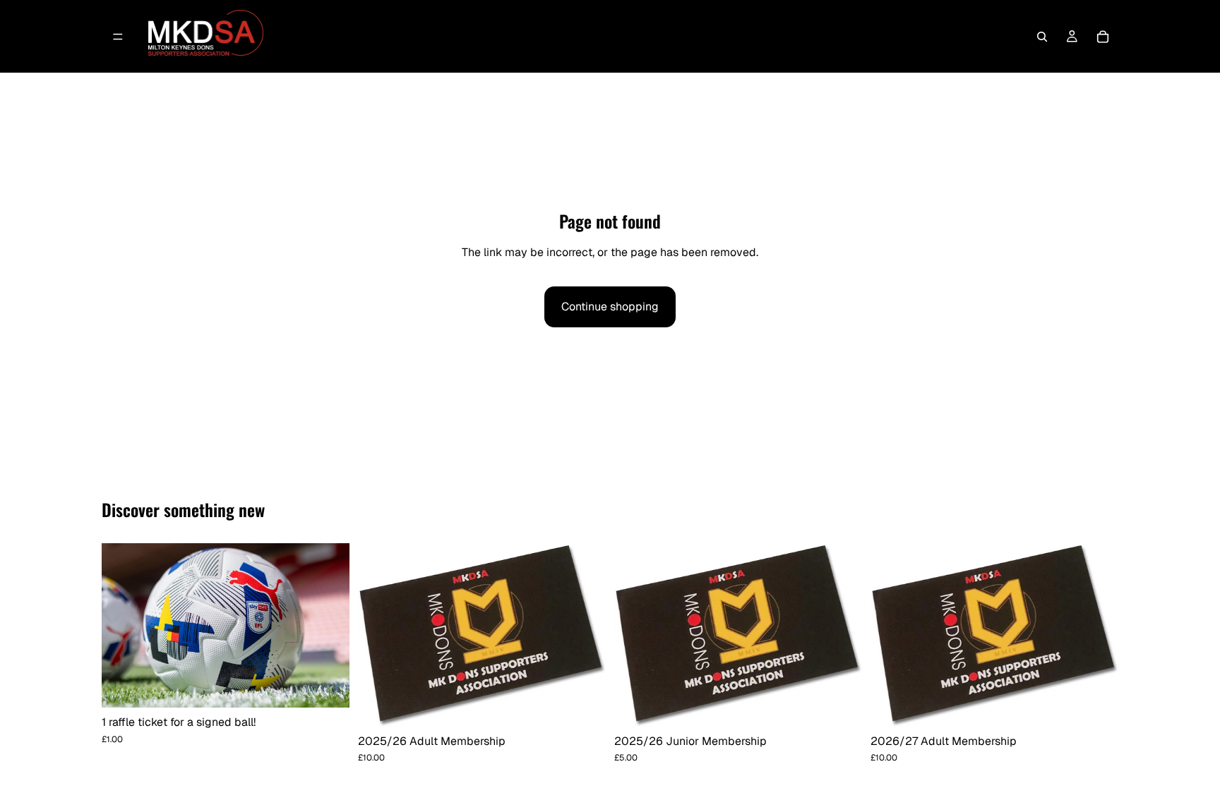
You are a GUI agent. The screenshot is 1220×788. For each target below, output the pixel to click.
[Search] (1042, 36)
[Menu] (118, 36)
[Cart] (1102, 36)
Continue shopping (610, 306)
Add (339, 686)
